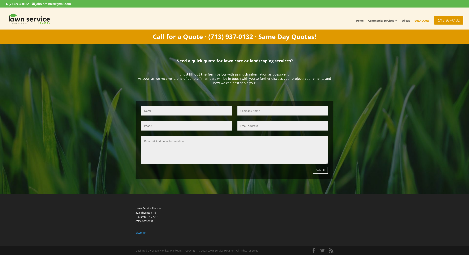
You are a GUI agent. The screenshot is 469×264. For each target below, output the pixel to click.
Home (359, 20)
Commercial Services (381, 20)
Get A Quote (421, 20)
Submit (320, 170)
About (406, 20)
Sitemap (141, 232)
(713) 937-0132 (19, 4)
